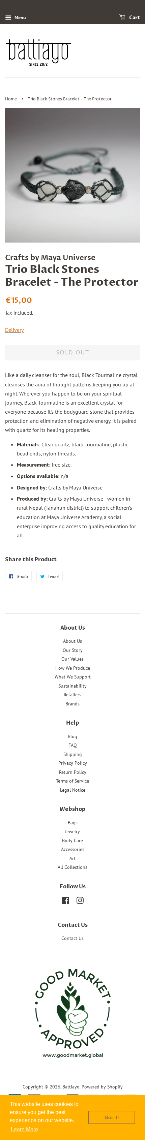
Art (72, 858)
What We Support (73, 677)
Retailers (72, 695)
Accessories (72, 849)
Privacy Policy (72, 763)
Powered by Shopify (102, 1087)
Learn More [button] (24, 1129)
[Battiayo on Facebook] (65, 902)
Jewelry (72, 831)
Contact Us (72, 938)
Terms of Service (72, 781)
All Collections (72, 867)
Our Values (72, 659)
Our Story (73, 650)
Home (11, 99)
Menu (19, 17)
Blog (72, 736)
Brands (72, 704)
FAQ (72, 745)
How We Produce (72, 668)
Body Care (72, 840)
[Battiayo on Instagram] (80, 902)
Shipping (72, 754)
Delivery (14, 329)
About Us (72, 641)
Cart (134, 17)
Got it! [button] (112, 1117)
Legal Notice (72, 790)
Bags (73, 823)
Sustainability (72, 686)
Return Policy (72, 772)
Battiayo (71, 1087)
